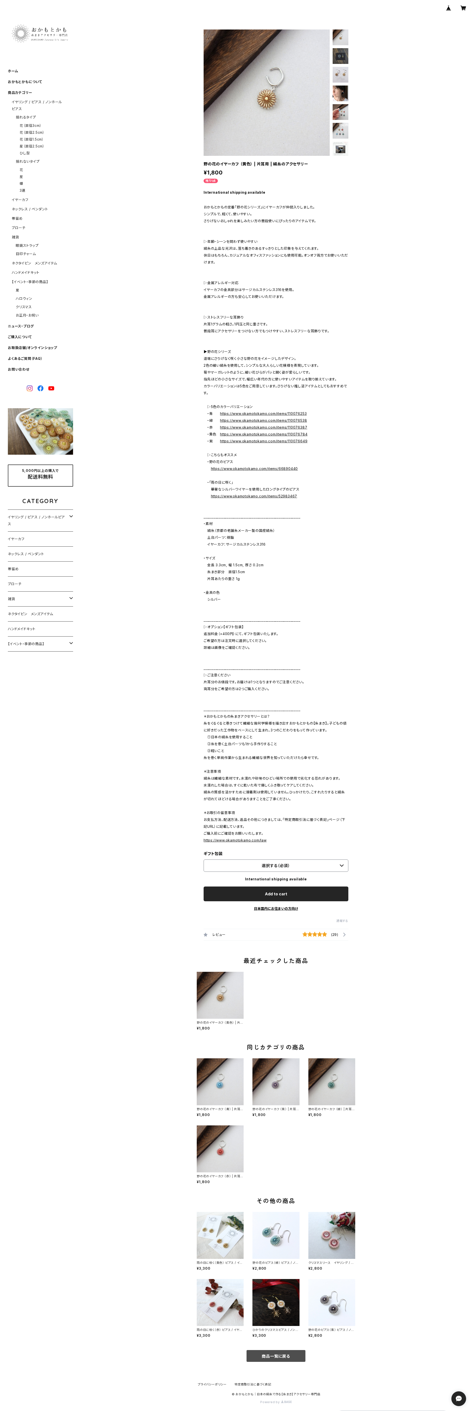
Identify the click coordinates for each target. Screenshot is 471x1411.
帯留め (17, 218)
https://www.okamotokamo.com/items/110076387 (263, 427)
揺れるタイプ (26, 117)
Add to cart (276, 893)
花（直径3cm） (30, 125)
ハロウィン (24, 298)
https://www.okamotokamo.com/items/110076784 (263, 434)
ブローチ (19, 228)
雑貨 (15, 237)
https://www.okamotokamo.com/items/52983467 (254, 496)
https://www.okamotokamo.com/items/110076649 (263, 441)
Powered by (270, 1402)
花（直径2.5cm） (32, 132)
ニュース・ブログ (21, 326)
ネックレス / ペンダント (30, 209)
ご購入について (20, 337)
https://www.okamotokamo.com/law (235, 840)
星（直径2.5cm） (32, 146)
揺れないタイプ (28, 161)
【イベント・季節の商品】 (30, 282)
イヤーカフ (20, 200)
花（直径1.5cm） (32, 139)
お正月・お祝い (27, 315)
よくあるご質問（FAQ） (25, 358)
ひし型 (25, 153)
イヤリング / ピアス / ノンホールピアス (36, 520)
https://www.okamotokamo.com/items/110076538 (263, 420)
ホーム (13, 71)
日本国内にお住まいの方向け (276, 908)
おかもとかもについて (25, 82)
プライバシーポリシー (212, 1384)
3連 (23, 190)
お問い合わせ (18, 369)
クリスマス (24, 307)
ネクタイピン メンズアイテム (34, 263)
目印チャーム (26, 254)
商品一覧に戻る (276, 1356)
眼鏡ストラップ (27, 245)
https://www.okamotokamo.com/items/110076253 (263, 413)
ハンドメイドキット (25, 272)
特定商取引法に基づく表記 (253, 1384)
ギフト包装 (213, 853)
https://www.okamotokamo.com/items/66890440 (254, 468)
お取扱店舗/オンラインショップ (32, 348)
